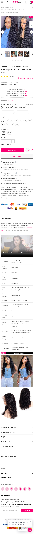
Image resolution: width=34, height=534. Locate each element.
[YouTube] (25, 489)
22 (30, 120)
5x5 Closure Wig (20, 107)
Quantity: (4, 138)
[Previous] (2, 32)
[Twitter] (7, 489)
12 (7, 120)
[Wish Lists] (28, 150)
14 (11, 120)
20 (25, 120)
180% (9, 133)
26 (7, 124)
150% (3, 133)
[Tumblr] (20, 489)
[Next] (31, 32)
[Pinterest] (16, 489)
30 (17, 124)
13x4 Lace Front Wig (8, 112)
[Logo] (16, 2)
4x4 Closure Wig (7, 107)
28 (12, 124)
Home (2, 7)
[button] (4, 76)
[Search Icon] (9, 2)
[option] (17, 32)
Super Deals (9, 7)
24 (2, 124)
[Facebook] (2, 489)
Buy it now (17, 156)
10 (2, 120)
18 (20, 120)
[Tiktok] (29, 489)
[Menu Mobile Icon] (2, 2)
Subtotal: (4, 145)
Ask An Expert (18, 61)
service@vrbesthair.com (12, 500)
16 (16, 120)
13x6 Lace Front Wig (22, 112)
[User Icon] (26, 2)
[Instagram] (11, 489)
